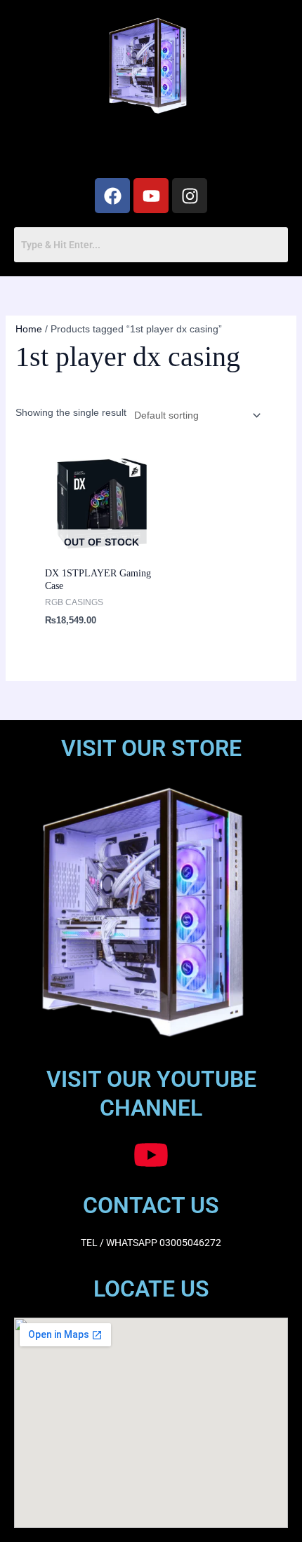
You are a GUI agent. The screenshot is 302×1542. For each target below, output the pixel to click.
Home (28, 328)
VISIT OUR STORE (151, 748)
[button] (151, 148)
